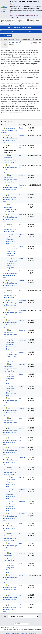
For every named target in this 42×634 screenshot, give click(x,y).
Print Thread (6, 35)
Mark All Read (14, 627)
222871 (38, 39)
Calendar (17, 27)
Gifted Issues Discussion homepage (11, 20)
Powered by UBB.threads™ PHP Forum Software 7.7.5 (21, 633)
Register (31, 20)
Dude (18, 39)
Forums (3, 22)
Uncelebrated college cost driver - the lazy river (9, 130)
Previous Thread (11, 32)
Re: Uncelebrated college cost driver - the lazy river (11, 239)
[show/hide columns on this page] (40, 27)
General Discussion (15, 22)
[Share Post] (33, 39)
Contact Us (7, 629)
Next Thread (30, 32)
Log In (39, 20)
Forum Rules (5, 627)
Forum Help (15, 629)
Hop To (6, 616)
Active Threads (27, 27)
